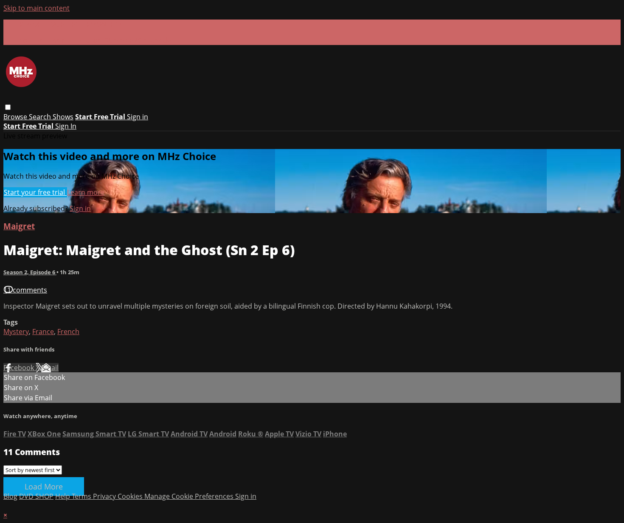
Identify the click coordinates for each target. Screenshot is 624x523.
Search (41, 116)
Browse (16, 116)
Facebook (19, 367)
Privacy (105, 496)
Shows (63, 116)
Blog (10, 496)
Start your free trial (35, 192)
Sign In (65, 126)
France (43, 331)
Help (63, 496)
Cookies (131, 496)
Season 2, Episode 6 (29, 272)
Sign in (137, 116)
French (68, 331)
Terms (82, 496)
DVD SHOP (36, 496)
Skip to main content (36, 8)
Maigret (19, 226)
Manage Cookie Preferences (189, 496)
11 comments (25, 290)
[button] (8, 107)
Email (50, 367)
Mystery (16, 331)
